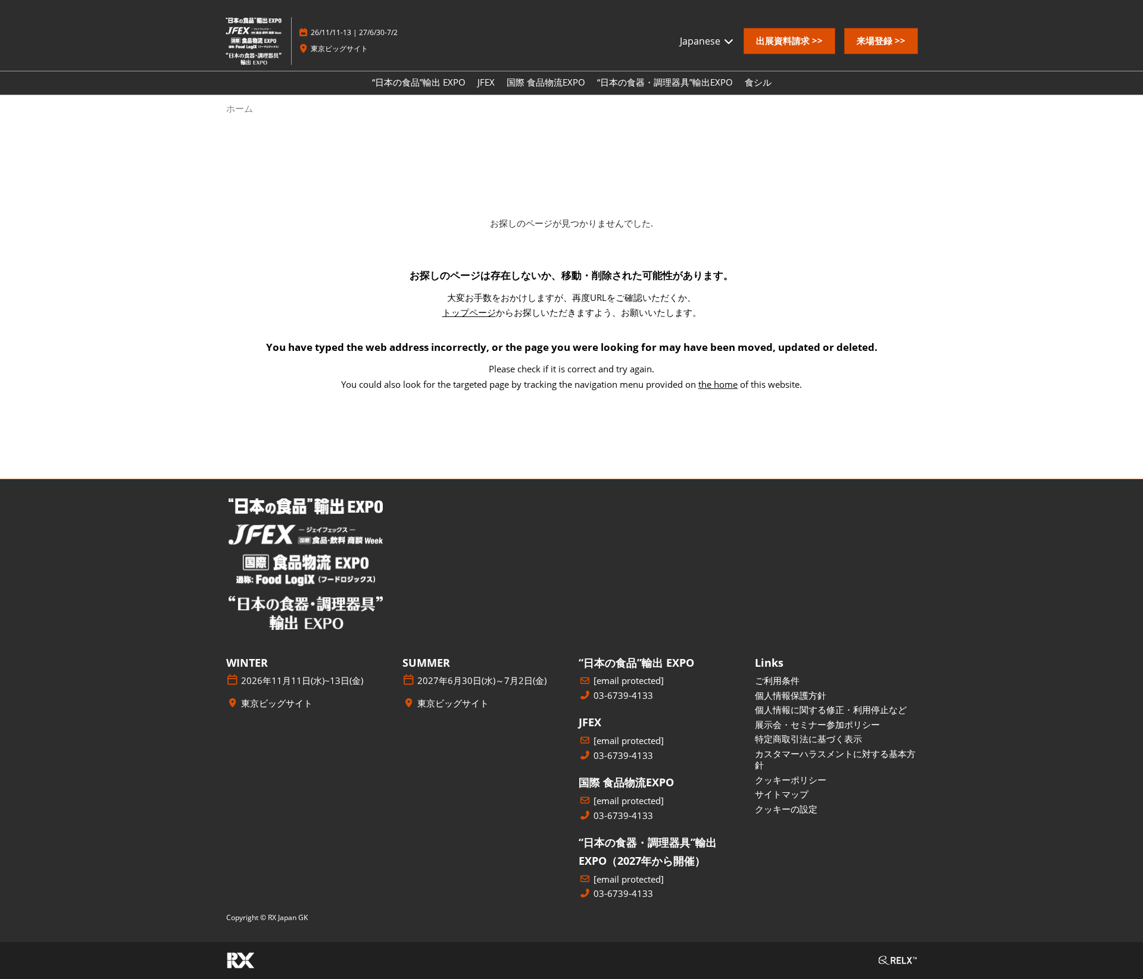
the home (718, 384)
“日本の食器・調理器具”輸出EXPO (665, 82)
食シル (758, 82)
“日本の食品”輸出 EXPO (419, 82)
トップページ (469, 312)
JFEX (486, 82)
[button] (789, 41)
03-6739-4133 (623, 695)
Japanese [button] (701, 41)
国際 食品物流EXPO (546, 82)
